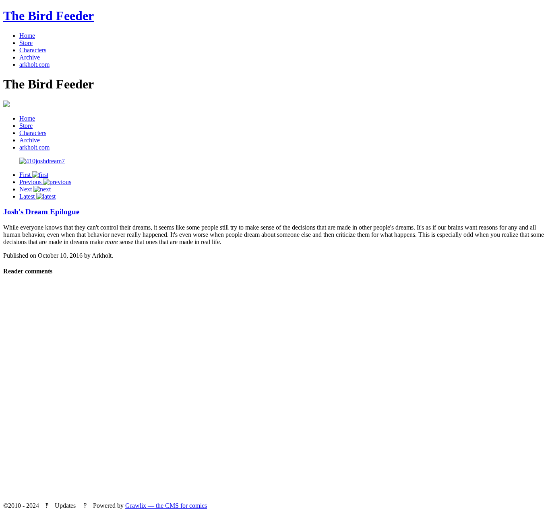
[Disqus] (275, 391)
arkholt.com (34, 64)
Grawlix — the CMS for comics (166, 505)
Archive (29, 57)
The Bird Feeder (48, 15)
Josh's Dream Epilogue (41, 211)
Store (26, 42)
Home (27, 35)
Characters (32, 50)
